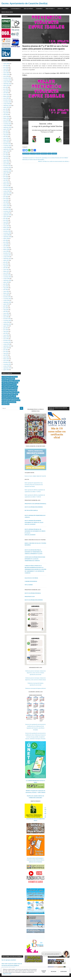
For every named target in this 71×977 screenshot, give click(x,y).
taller (49, 153)
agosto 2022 (6, 151)
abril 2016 (5, 289)
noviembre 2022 (7, 145)
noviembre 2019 (7, 211)
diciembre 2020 (7, 187)
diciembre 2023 (7, 122)
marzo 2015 (6, 313)
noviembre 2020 (7, 189)
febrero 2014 (6, 337)
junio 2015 (5, 307)
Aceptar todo (43, 971)
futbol (7, 394)
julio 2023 (5, 131)
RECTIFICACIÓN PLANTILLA (31, 510)
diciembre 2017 (6, 253)
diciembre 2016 (6, 275)
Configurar (63, 971)
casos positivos (5, 384)
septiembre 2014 (7, 324)
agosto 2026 (6, 63)
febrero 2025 (6, 96)
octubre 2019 (6, 213)
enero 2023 (6, 142)
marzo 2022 (6, 160)
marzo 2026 (6, 72)
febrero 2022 (6, 162)
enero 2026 (6, 76)
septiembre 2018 (7, 236)
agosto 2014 (6, 326)
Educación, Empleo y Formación (47, 51)
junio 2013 (5, 351)
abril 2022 (5, 158)
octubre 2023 (6, 125)
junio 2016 (5, 286)
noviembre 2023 (7, 123)
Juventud (61, 51)
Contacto (60, 8)
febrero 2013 (6, 358)
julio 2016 (5, 284)
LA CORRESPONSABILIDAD (32, 780)
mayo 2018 (5, 244)
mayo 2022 (5, 156)
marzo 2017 (6, 269)
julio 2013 (5, 349)
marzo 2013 (6, 357)
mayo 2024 (6, 112)
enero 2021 (5, 185)
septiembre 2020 (7, 193)
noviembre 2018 (7, 233)
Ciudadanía (39, 8)
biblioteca (4, 380)
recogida (10, 398)
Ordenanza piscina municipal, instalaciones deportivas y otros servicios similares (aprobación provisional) (35, 672)
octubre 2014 (6, 322)
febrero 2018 (6, 249)
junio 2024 (5, 111)
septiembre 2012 (7, 368)
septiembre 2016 (7, 280)
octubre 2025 (6, 81)
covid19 (15, 388)
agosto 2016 (6, 282)
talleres (4, 402)
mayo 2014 (5, 331)
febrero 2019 (6, 227)
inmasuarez (34, 51)
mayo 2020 (6, 200)
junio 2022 (5, 154)
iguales (38, 153)
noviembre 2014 (7, 320)
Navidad (9, 396)
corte (10, 388)
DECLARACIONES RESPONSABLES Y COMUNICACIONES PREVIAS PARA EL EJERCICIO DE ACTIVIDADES (35, 860)
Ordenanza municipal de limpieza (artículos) (35, 688)
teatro (8, 402)
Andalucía (14, 376)
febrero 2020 (6, 205)
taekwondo (13, 400)
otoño (14, 396)
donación (4, 392)
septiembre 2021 (7, 171)
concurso (15, 386)
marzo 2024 (6, 116)
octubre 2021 (6, 169)
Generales (56, 51)
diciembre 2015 (6, 296)
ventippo (14, 402)
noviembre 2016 (7, 276)
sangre (7, 400)
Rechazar (53, 971)
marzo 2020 (6, 204)
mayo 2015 (5, 309)
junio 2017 (5, 264)
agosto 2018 (6, 238)
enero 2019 (5, 229)
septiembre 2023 (7, 127)
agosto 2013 (6, 347)
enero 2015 (5, 316)
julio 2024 (5, 109)
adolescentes (26, 153)
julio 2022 (5, 153)
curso (8, 390)
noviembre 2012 (7, 364)
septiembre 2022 (7, 149)
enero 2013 (5, 360)
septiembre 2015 (7, 302)
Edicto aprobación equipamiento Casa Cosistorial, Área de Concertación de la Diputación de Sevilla (34, 484)
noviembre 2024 (7, 102)
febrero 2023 (6, 140)
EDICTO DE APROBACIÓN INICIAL (33, 593)
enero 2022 (6, 163)
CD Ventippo (13, 384)
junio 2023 (5, 132)
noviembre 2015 (7, 298)
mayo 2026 (6, 69)
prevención (44, 153)
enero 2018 (5, 251)
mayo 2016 (5, 287)
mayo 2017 (5, 265)
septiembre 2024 (7, 105)
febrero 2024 (6, 118)
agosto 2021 (6, 173)
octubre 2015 (6, 300)
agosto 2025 (6, 85)
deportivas (14, 390)
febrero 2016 (6, 293)
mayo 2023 (5, 134)
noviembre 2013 (7, 342)
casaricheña (15, 382)
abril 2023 (5, 136)
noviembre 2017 (7, 255)
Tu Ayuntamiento (15, 8)
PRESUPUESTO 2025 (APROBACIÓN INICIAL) (35, 503)
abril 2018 (5, 245)
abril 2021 (5, 180)
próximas (4, 398)
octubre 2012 (6, 366)
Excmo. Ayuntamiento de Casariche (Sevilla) (24, 3)
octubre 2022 (6, 147)
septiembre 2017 (7, 258)
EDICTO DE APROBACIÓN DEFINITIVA (34, 507)
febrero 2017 (6, 271)
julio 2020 (5, 196)
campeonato (16, 380)
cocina (3, 386)
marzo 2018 (6, 247)
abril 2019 (5, 224)
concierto (9, 386)
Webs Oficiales (49, 8)
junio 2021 (5, 176)
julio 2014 (5, 327)
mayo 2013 (5, 353)
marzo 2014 (6, 335)
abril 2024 (5, 114)
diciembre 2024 (7, 100)
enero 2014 (5, 338)
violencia (54, 153)
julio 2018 (5, 240)
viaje (8, 404)
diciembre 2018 (6, 231)
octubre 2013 (6, 344)
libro (16, 394)
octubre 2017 (6, 256)
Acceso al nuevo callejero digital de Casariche (35, 476)
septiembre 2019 (7, 214)
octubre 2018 (6, 235)
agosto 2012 (6, 369)
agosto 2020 (6, 194)
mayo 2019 (5, 222)
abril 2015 (5, 311)
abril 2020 (5, 202)
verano (4, 404)
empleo (12, 392)
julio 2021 (5, 174)
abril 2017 (5, 267)
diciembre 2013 (6, 340)
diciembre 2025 (7, 78)
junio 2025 (5, 89)
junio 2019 (5, 220)
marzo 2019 (6, 225)
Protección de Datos (7, 12)
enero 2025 (6, 98)
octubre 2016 (6, 278)
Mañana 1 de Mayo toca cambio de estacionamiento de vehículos (53, 161)
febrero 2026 (6, 74)
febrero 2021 (6, 184)
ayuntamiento (11, 378)
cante (3, 382)
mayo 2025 (6, 91)
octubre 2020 (6, 191)
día (8, 392)
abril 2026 (5, 70)
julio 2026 (5, 65)
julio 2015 (5, 306)
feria (3, 394)
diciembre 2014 (6, 318)
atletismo (4, 378)
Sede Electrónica (28, 8)
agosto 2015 (6, 304)
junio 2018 (5, 242)
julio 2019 (5, 218)
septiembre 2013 (7, 346)
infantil (12, 394)
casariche (8, 382)
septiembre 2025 (7, 83)
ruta (3, 400)
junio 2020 (5, 198)
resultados (16, 398)
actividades (5, 376)
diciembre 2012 (6, 362)
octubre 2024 (6, 103)
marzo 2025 (6, 94)
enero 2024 (6, 120)
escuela (17, 392)
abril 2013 (5, 355)
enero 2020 (6, 207)
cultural (4, 390)
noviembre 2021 (7, 167)
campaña (10, 380)
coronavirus (5, 388)
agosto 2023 (6, 129)
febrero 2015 (6, 315)
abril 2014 (5, 333)
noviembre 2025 (7, 80)
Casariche (4, 8)
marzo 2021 (6, 182)
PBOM (67, 8)
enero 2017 (5, 273)
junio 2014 (5, 329)
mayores (4, 396)
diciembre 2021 (6, 165)
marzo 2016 (6, 291)
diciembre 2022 (7, 143)
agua (10, 376)
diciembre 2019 (6, 209)
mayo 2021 (5, 178)
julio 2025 (5, 87)
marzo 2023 (6, 138)
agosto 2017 (6, 260)
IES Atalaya (32, 153)
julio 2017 (5, 262)
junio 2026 (5, 67)
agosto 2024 (6, 107)
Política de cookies (7, 973)
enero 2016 (5, 295)
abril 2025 (5, 92)
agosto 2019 (6, 216)
